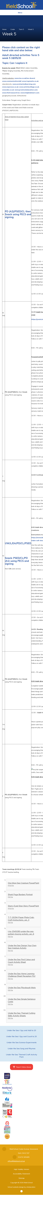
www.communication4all (11, 81)
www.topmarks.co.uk (30, 81)
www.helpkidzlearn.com (29, 93)
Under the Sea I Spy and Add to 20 (21, 1030)
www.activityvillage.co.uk (29, 87)
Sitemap (21, 1178)
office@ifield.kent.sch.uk (16, 1161)
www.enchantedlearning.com (24, 84)
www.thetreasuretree (11, 93)
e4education (30, 1187)
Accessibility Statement (21, 1174)
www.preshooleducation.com (26, 90)
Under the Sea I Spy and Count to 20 (21, 1036)
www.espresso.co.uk (10, 87)
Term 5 (21, 29)
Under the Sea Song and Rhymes (21, 1048)
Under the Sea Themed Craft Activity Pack (21, 1055)
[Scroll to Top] (21, 1191)
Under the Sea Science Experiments (21, 1042)
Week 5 (31, 29)
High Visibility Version (21, 1169)
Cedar (12, 29)
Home (4, 29)
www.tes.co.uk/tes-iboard (24, 78)
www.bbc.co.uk (8, 90)
